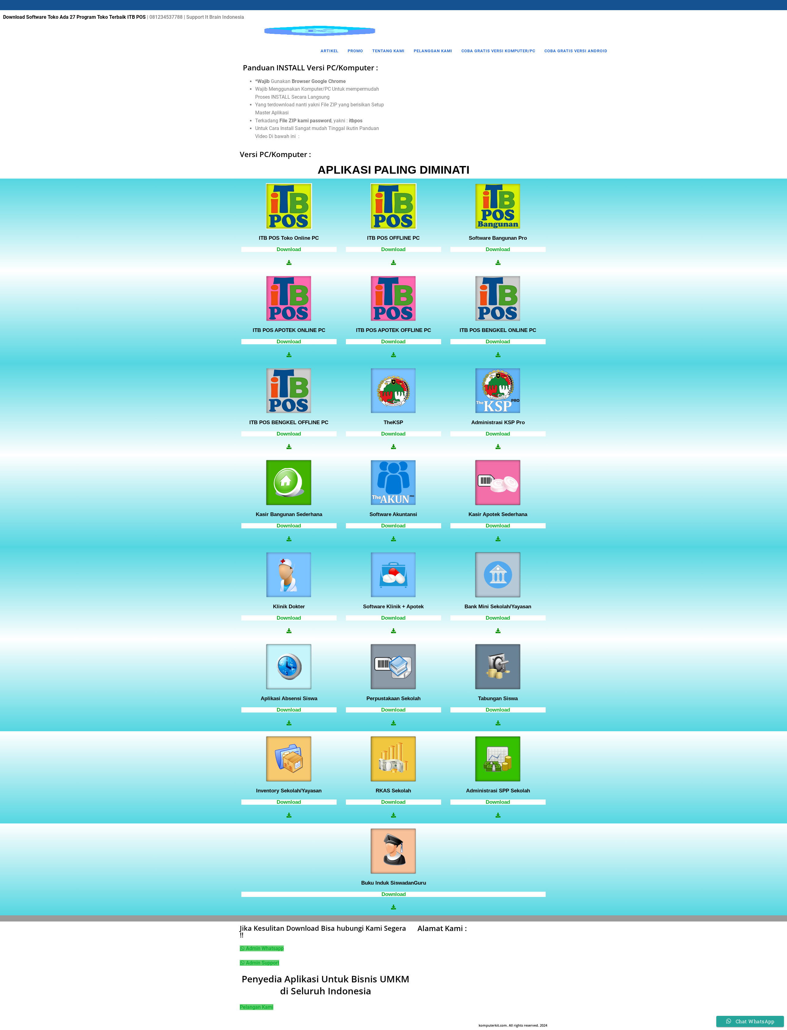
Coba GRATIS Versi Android (575, 51)
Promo (355, 51)
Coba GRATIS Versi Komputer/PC (498, 51)
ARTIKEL (329, 51)
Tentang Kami (388, 51)
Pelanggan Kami (433, 51)
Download (289, 249)
